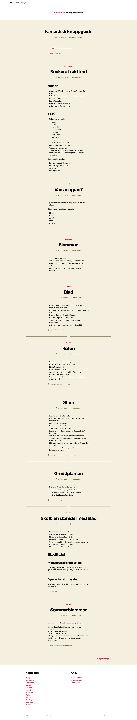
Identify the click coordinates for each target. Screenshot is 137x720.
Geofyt (28, 685)
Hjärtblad (63, 500)
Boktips (28, 678)
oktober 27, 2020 (76, 195)
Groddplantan (68, 473)
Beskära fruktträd (68, 71)
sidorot (68, 384)
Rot (65, 384)
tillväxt (55, 591)
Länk (60, 53)
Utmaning (29, 702)
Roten (68, 348)
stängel (67, 455)
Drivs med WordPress (47, 716)
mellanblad (62, 330)
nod (56, 455)
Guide (51, 53)
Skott (51, 591)
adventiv (52, 384)
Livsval (28, 690)
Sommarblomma (58, 645)
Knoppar (68, 26)
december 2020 (76, 678)
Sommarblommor (68, 610)
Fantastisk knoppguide (68, 31)
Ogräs (69, 184)
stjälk (71, 455)
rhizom (59, 455)
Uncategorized (68, 66)
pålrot (62, 384)
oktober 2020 (75, 683)
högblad (52, 330)
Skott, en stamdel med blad (69, 518)
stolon (74, 455)
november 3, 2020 (76, 77)
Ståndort (29, 697)
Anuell (51, 645)
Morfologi (68, 239)
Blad (68, 292)
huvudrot (57, 384)
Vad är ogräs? (68, 189)
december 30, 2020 (76, 37)
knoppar (56, 53)
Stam (68, 402)
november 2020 (76, 680)
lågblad (57, 330)
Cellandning (30, 680)
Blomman (68, 244)
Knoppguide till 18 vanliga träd (60, 48)
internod (52, 455)
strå (78, 455)
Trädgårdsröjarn (63, 37)
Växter (68, 604)
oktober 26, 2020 (76, 297)
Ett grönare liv (14, 3)
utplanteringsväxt (67, 645)
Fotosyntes (30, 683)
